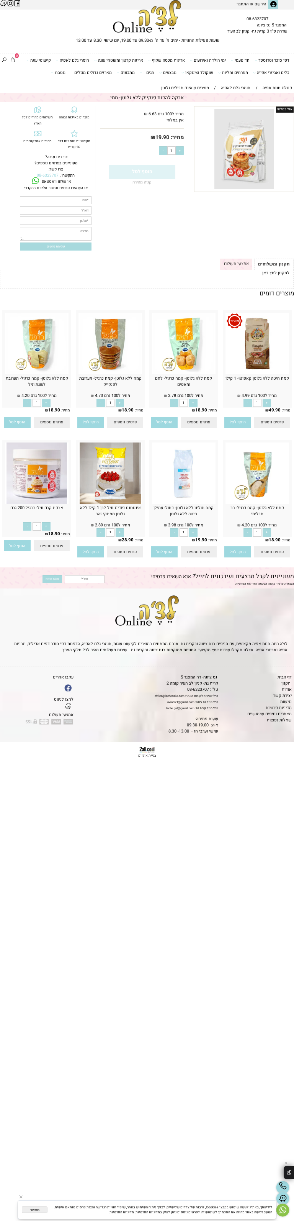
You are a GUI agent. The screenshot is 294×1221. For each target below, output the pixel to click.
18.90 (201, 410)
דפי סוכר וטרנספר (273, 60)
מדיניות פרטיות (279, 708)
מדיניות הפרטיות (245, 584)
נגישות (286, 702)
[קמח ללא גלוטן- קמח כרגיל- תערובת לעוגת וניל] (36, 373)
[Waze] (283, 1198)
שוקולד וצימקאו (199, 73)
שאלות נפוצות (279, 720)
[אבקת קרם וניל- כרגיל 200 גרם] (37, 503)
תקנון (286, 683)
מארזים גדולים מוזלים (93, 73)
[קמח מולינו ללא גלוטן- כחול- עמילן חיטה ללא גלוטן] (183, 503)
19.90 (162, 137)
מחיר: (176, 137)
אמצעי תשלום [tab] (236, 264)
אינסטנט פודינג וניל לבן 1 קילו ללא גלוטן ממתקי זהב (110, 511)
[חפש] (4, 60)
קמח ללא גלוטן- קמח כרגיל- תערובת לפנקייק (110, 381)
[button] (237, 422)
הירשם (260, 4)
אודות (287, 690)
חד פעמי (242, 60)
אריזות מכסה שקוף (168, 60)
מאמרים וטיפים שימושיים (269, 714)
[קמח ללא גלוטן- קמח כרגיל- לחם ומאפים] (183, 373)
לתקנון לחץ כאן (275, 273)
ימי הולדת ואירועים (210, 60)
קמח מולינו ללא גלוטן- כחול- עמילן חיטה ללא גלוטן (184, 511)
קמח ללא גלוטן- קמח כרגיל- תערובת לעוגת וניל (37, 381)
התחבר (242, 4)
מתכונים (128, 73)
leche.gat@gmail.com (180, 708)
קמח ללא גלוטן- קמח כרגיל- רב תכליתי (257, 511)
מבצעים (169, 73)
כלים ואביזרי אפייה (273, 73)
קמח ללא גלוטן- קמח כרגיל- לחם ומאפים (183, 381)
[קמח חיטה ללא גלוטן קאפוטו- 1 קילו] (257, 373)
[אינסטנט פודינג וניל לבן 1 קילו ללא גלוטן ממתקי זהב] (110, 503)
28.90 (128, 540)
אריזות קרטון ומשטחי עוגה (120, 60)
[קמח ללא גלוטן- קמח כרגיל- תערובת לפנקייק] (110, 373)
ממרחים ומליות (235, 73)
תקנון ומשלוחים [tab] (273, 264)
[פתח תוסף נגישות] (289, 1173)
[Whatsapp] (283, 1210)
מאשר (34, 1210)
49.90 (275, 410)
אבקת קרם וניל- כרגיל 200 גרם (36, 508)
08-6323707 (257, 19)
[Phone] (283, 1187)
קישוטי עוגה (40, 60)
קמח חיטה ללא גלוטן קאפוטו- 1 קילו (257, 378)
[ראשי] (147, 16)
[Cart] (12, 60)
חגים (150, 73)
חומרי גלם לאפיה (74, 60)
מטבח (60, 73)
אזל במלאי (284, 109)
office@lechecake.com (170, 696)
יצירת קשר (282, 696)
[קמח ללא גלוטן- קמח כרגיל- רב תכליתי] (257, 503)
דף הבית (285, 677)
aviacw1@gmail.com (180, 702)
